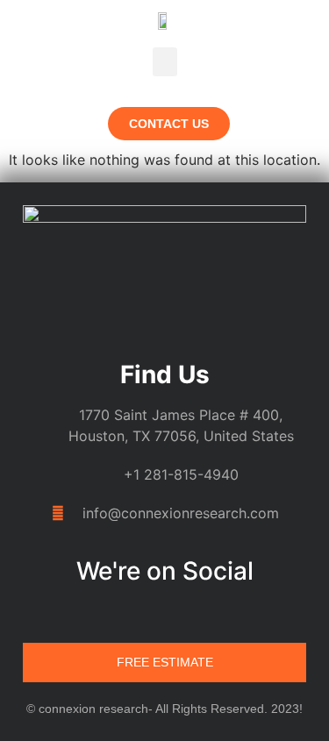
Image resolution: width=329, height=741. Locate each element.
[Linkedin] (115, 613)
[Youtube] (215, 613)
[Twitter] (181, 613)
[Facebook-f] (148, 613)
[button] (165, 61)
